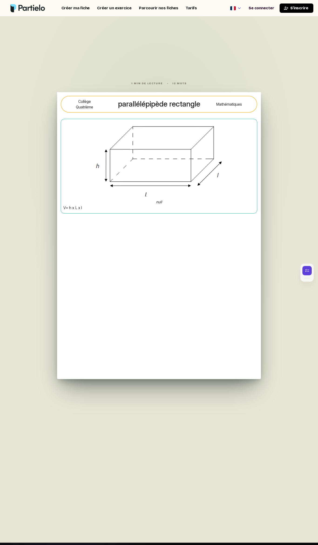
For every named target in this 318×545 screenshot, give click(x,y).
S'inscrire (299, 8)
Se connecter (261, 8)
